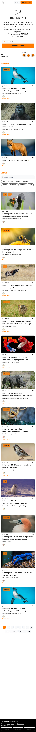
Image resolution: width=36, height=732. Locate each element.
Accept (7, 729)
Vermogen (5, 188)
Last (28, 631)
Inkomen (5, 184)
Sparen (18, 181)
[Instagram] (28, 55)
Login (16, 2)
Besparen (25, 181)
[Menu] (34, 2)
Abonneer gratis (26, 2)
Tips (4, 181)
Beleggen (10, 181)
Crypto (30, 184)
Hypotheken (23, 184)
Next (21, 631)
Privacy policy (10, 724)
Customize (18, 729)
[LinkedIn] (24, 55)
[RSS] (33, 55)
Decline (29, 729)
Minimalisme (13, 184)
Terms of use (20, 724)
